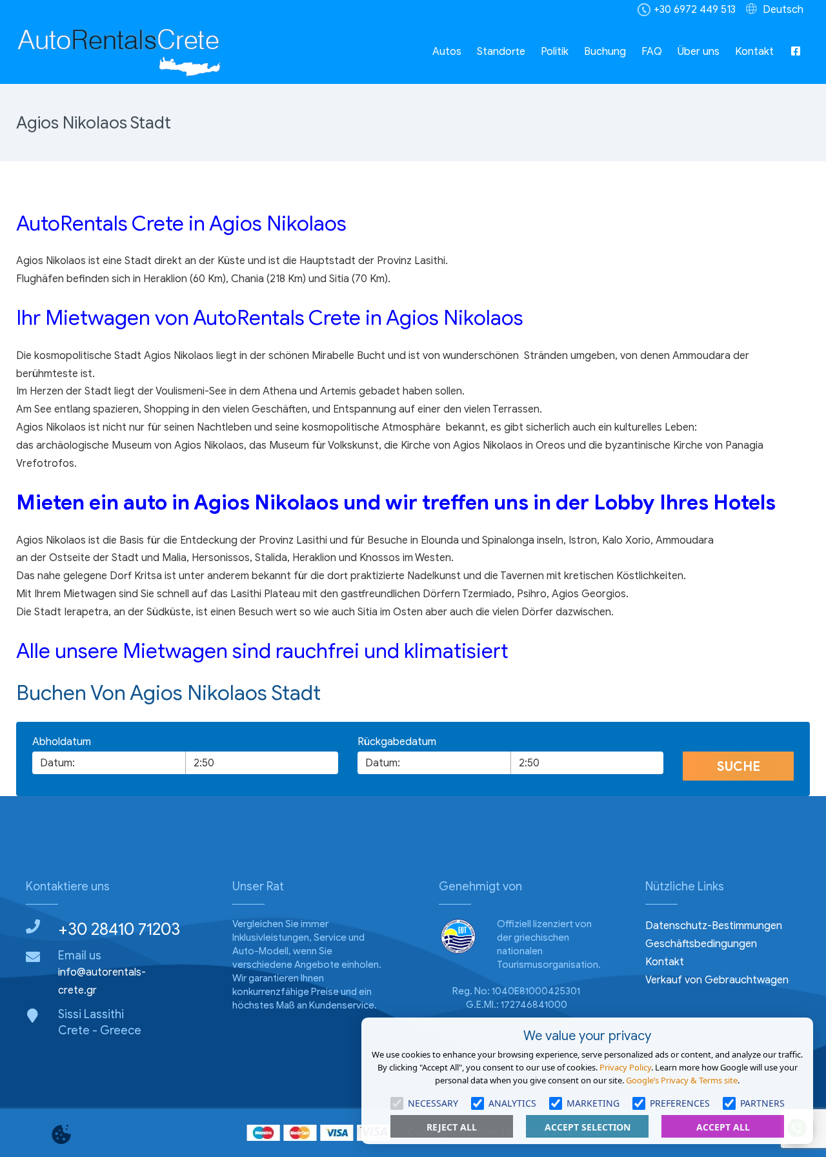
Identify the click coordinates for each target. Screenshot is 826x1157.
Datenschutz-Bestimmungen (713, 925)
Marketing (593, 1103)
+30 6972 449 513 (695, 9)
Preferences (680, 1103)
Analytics (512, 1103)
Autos (446, 51)
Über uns (699, 51)
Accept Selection (587, 1127)
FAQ (651, 51)
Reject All (452, 1127)
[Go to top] (20, 1084)
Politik (555, 51)
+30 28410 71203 (119, 929)
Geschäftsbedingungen (701, 943)
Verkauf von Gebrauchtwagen (717, 980)
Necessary (433, 1103)
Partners (762, 1103)
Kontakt (754, 51)
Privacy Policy (625, 1067)
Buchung (605, 51)
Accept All (723, 1127)
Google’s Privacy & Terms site (682, 1080)
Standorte (501, 51)
